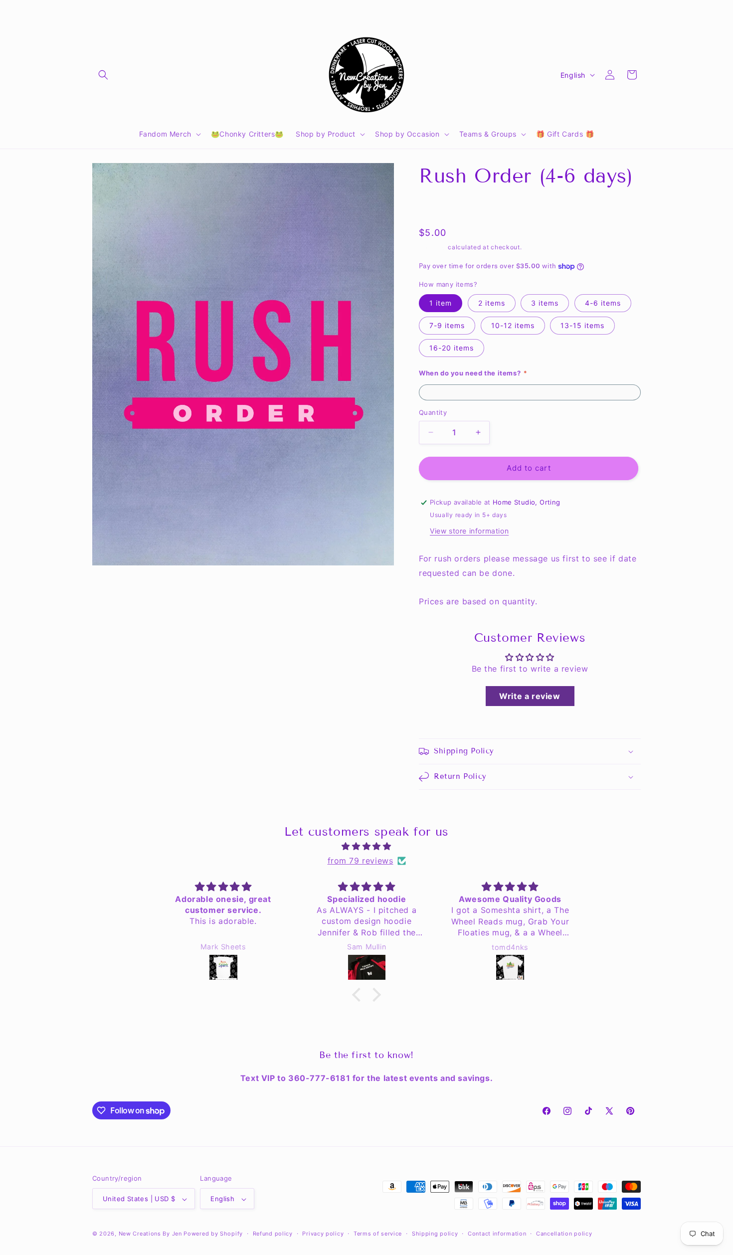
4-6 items (603, 303)
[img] (366, 846)
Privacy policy (323, 1234)
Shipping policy (435, 1234)
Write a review (529, 696)
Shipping (432, 247)
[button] (103, 75)
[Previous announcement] (260, 13)
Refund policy (273, 1234)
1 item (440, 303)
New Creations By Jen (150, 1234)
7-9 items (447, 325)
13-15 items (582, 325)
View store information (469, 531)
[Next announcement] (473, 13)
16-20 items (451, 348)
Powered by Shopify (213, 1234)
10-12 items (513, 325)
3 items (544, 303)
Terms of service (378, 1234)
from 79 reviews (360, 861)
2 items (491, 303)
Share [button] (439, 207)
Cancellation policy (564, 1234)
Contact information (497, 1234)
